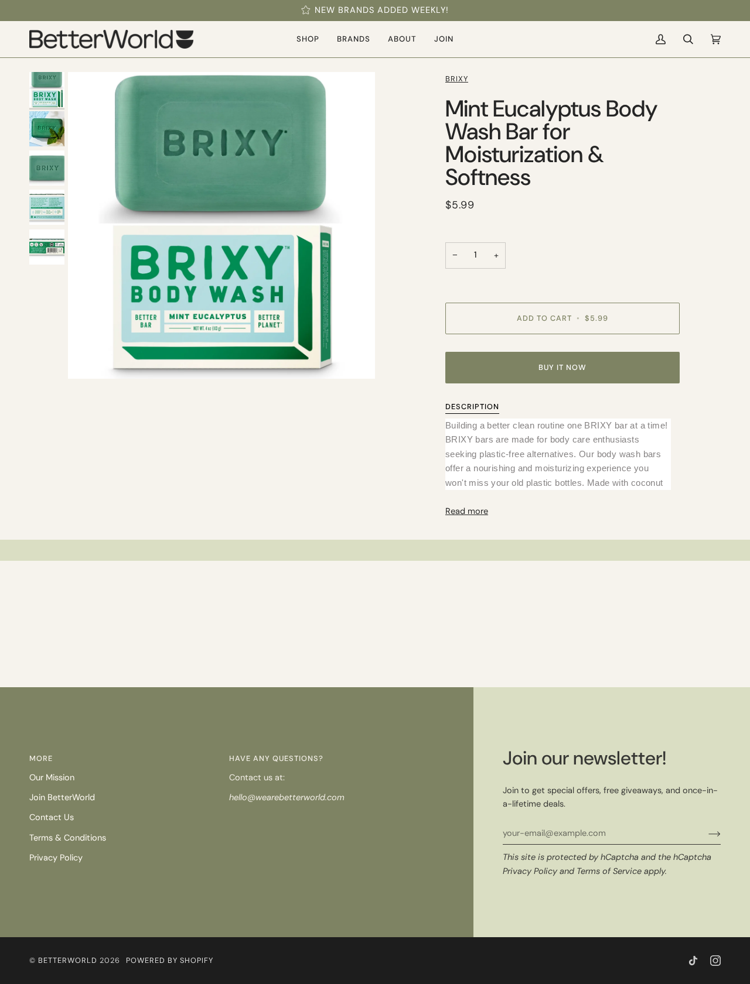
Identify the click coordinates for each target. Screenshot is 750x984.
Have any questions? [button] (276, 758)
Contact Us (51, 817)
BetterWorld (67, 960)
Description (472, 407)
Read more (466, 511)
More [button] (41, 758)
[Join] (705, 833)
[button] (308, 39)
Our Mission (51, 777)
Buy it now (562, 367)
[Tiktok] (693, 960)
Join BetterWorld (62, 797)
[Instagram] (715, 960)
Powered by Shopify (169, 960)
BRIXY (456, 79)
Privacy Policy (530, 871)
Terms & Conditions (67, 838)
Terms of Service (609, 871)
